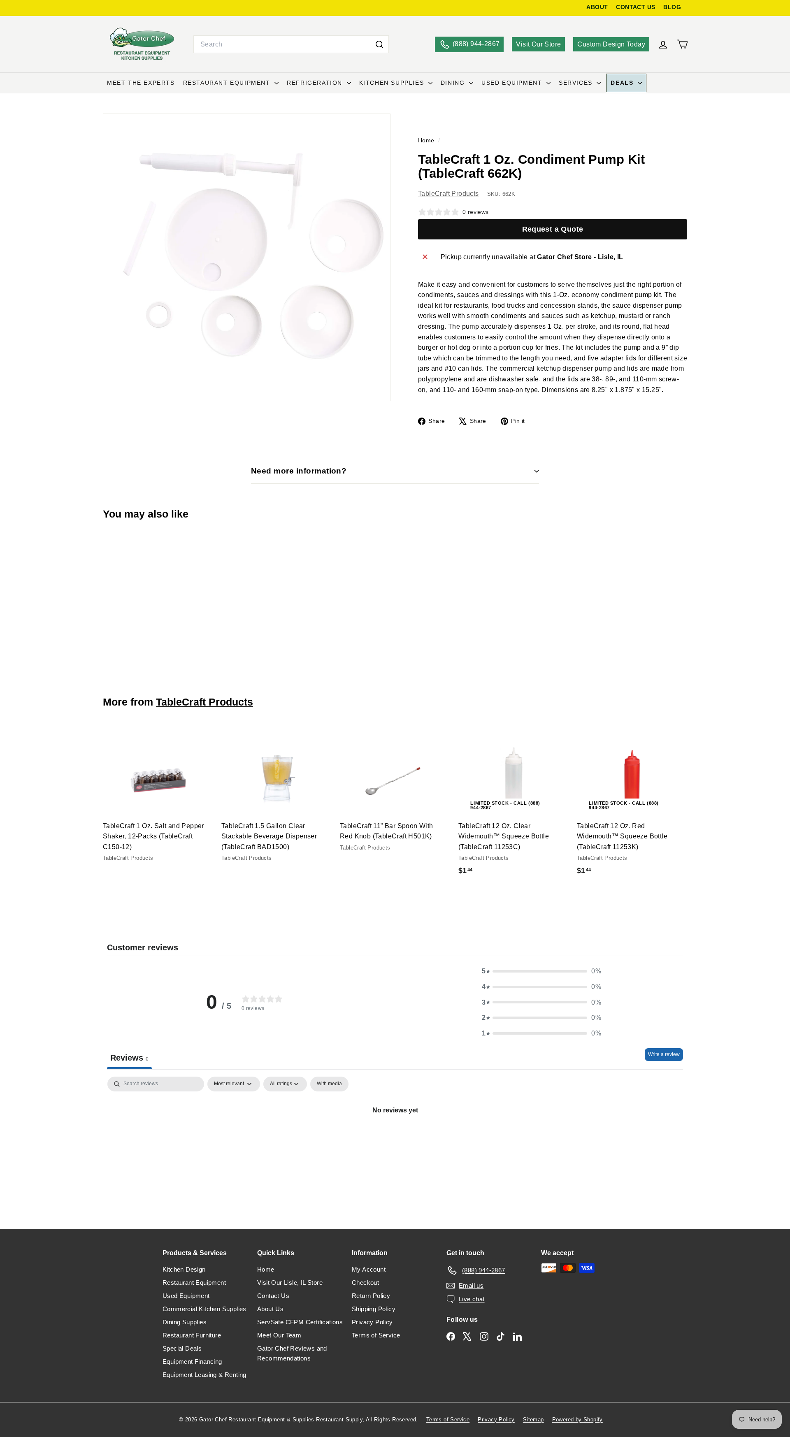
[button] (541, 971)
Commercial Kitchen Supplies (204, 1308)
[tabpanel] (395, 1138)
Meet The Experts (141, 82)
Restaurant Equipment (228, 82)
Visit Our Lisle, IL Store (290, 1282)
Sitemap (533, 1419)
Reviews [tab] (129, 1057)
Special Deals (182, 1348)
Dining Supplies (185, 1322)
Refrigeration (315, 82)
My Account (369, 1269)
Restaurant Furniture (192, 1335)
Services (577, 82)
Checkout (365, 1282)
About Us (270, 1308)
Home (427, 140)
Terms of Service (376, 1335)
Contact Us (273, 1295)
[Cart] (682, 44)
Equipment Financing (192, 1361)
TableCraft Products (448, 193)
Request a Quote (552, 229)
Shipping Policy (373, 1308)
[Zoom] (246, 257)
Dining (454, 82)
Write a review (664, 1054)
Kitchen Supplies (392, 82)
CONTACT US (635, 7)
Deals (623, 82)
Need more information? (298, 471)
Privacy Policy (372, 1322)
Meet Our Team (279, 1335)
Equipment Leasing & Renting (204, 1374)
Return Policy (371, 1295)
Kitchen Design (184, 1269)
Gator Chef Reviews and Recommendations (292, 1353)
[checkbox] (329, 1084)
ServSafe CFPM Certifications (300, 1322)
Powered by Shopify (577, 1419)
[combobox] (291, 44)
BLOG (672, 7)
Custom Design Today (611, 44)
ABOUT (597, 7)
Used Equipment (512, 82)
